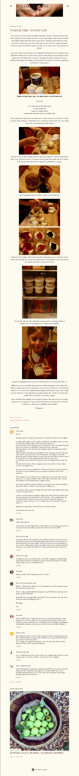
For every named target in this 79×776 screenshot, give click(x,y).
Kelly (17, 519)
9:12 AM (18, 550)
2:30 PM (18, 577)
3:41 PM (18, 609)
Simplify (26, 420)
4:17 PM (18, 627)
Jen (17, 571)
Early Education (19, 420)
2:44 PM (18, 660)
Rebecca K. (20, 556)
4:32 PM (18, 646)
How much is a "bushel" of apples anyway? (36, 752)
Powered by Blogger (41, 769)
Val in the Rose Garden (24, 583)
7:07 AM (18, 513)
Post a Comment (16, 682)
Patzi (18, 431)
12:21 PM (18, 565)
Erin (17, 615)
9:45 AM (18, 677)
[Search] (68, 6)
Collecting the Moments (32, 8)
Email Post (18, 417)
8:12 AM (18, 530)
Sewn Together (21, 666)
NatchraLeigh (21, 652)
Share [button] (11, 417)
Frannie (18, 633)
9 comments (18, 756)
